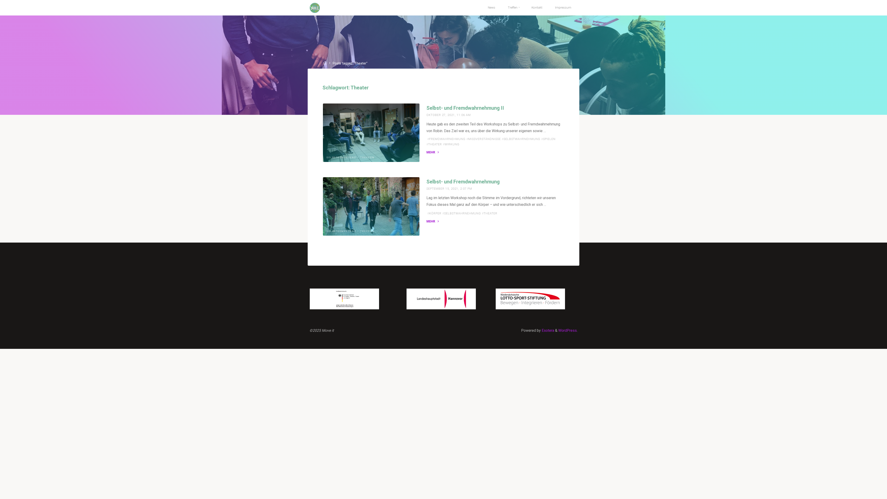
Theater (435, 144)
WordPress (567, 330)
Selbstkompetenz (341, 157)
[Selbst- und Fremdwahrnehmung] (371, 206)
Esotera (547, 330)
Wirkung (452, 144)
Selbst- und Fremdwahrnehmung (463, 182)
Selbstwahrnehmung (522, 138)
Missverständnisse (484, 138)
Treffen (367, 157)
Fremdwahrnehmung (447, 138)
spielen (549, 138)
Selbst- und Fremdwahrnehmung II (465, 108)
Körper (435, 213)
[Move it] (315, 7)
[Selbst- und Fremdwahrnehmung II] (371, 132)
